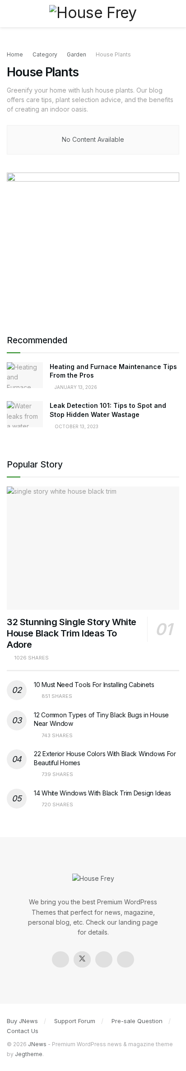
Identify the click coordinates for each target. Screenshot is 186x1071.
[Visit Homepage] (92, 13)
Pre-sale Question (137, 1020)
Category (45, 54)
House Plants (113, 54)
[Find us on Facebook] (60, 959)
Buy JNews (22, 1020)
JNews (37, 1044)
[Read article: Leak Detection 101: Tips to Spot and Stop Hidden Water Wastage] (25, 414)
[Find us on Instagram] (103, 959)
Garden (76, 54)
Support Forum (74, 1020)
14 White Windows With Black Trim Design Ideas (102, 793)
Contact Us (22, 1030)
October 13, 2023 (75, 426)
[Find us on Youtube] (125, 959)
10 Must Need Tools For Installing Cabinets (94, 684)
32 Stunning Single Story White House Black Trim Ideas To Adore (71, 633)
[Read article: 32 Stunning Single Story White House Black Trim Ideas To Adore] (93, 548)
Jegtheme (28, 1054)
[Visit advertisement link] (93, 244)
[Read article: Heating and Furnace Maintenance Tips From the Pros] (25, 375)
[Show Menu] (10, 13)
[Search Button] (175, 13)
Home (15, 54)
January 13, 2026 (75, 387)
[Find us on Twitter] (82, 959)
